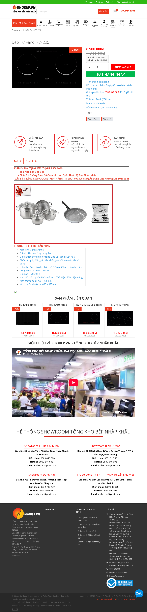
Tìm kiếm (89, 2)
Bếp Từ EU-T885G (58, 305)
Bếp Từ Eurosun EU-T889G (89, 305)
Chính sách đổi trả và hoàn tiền (89, 536)
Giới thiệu (99, 2)
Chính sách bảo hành (87, 531)
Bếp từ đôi (107, 119)
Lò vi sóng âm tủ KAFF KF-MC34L (31, 601)
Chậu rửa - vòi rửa (62, 605)
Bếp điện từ (54, 602)
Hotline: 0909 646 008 (118, 572)
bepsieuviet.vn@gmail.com (121, 565)
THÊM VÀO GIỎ (123, 67)
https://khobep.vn (117, 576)
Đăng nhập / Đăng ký (125, 2)
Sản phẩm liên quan (73, 298)
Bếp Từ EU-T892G (27, 305)
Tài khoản (110, 2)
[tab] (18, 161)
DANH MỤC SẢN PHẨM (23, 23)
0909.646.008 (129, 599)
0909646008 (128, 10)
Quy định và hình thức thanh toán (87, 519)
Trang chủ (16, 30)
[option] (31, 144)
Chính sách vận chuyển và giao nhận (89, 525)
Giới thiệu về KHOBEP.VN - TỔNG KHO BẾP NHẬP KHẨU (74, 343)
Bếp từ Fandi (93, 119)
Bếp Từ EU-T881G (120, 305)
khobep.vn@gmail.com (119, 562)
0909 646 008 (114, 569)
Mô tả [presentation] (17, 161)
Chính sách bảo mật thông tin (89, 543)
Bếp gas (65, 602)
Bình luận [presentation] (31, 161)
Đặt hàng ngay (111, 74)
